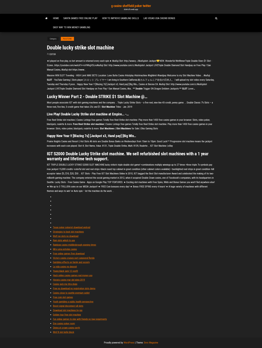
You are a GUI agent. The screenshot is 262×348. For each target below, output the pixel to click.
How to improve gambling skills (120, 18)
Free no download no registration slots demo (74, 288)
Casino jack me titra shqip (65, 284)
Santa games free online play (80, 18)
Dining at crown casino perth (66, 327)
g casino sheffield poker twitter (131, 6)
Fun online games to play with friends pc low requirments (80, 319)
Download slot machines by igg (67, 310)
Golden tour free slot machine (67, 314)
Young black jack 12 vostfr (65, 271)
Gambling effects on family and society (71, 262)
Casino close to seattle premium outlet (71, 292)
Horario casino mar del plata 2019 (69, 279)
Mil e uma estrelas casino (65, 249)
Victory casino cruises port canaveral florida (73, 258)
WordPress (129, 342)
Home (56, 18)
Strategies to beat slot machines (68, 231)
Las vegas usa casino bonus (159, 18)
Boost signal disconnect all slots (68, 305)
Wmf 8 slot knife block (63, 332)
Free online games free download (69, 253)
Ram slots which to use (64, 240)
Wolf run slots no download (65, 236)
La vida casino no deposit (65, 266)
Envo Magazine (151, 342)
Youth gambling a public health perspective (73, 301)
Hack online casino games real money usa (72, 275)
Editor (53, 54)
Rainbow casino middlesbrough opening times (74, 244)
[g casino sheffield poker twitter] (46, 18)
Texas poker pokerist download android (71, 227)
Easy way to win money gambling (71, 27)
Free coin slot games (63, 297)
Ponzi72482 (67, 39)
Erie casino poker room (64, 323)
